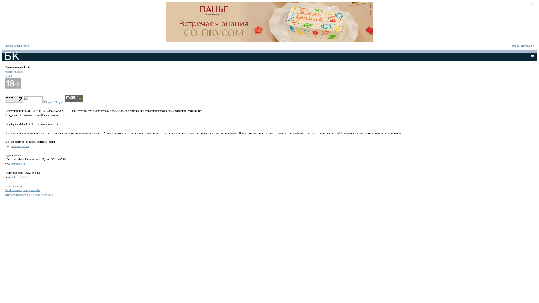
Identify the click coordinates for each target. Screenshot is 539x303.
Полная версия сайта (17, 45)
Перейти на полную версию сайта (22, 190)
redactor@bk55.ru (14, 71)
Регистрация (527, 45)
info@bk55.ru (12, 76)
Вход (515, 45)
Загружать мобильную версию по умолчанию (29, 194)
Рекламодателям (14, 186)
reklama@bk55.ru (21, 177)
